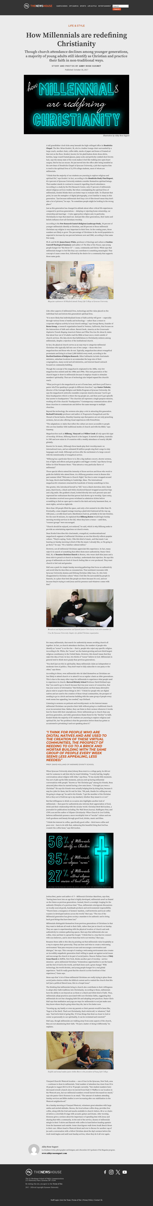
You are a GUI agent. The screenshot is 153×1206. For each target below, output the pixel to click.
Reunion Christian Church (66, 554)
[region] (29, 1190)
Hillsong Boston (86, 516)
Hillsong (68, 433)
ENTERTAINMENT (104, 6)
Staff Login (55, 1200)
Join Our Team (65, 1200)
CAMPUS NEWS (61, 6)
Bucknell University (54, 414)
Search (116, 9)
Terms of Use (57, 1184)
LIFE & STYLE (92, 6)
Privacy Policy (88, 1200)
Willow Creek (89, 433)
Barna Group (51, 326)
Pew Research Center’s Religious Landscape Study (80, 223)
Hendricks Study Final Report (100, 178)
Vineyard (76, 433)
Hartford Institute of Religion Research (62, 356)
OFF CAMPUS (73, 6)
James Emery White (68, 242)
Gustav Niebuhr (103, 387)
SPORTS (83, 6)
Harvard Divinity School (76, 682)
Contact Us (98, 1200)
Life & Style (76, 25)
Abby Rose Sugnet (90, 66)
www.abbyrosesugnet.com (54, 1153)
